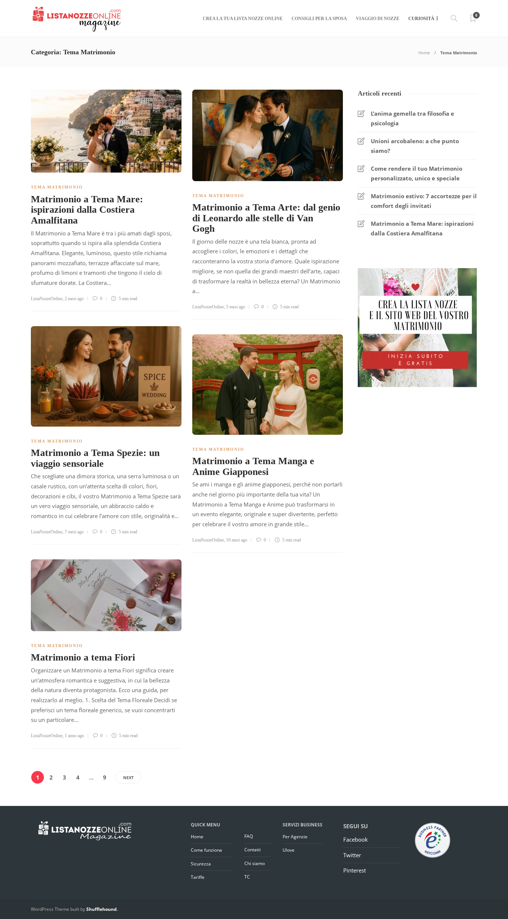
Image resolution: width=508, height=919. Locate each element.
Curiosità (421, 18)
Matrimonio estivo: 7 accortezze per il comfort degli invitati (424, 200)
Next (128, 777)
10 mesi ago (236, 540)
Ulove (289, 850)
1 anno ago (74, 735)
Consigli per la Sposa (319, 18)
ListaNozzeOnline (46, 298)
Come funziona (206, 850)
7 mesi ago (74, 531)
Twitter (352, 855)
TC (247, 877)
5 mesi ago (235, 306)
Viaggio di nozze (377, 18)
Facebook (355, 839)
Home (424, 52)
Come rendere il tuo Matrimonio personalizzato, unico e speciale (416, 173)
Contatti (252, 849)
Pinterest (354, 870)
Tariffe (198, 877)
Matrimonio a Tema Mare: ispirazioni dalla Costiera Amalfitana (422, 228)
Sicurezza (201, 864)
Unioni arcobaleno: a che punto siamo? (415, 145)
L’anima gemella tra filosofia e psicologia (412, 118)
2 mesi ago (74, 298)
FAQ (248, 836)
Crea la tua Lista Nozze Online (243, 18)
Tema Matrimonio (57, 187)
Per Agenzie (295, 836)
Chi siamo (254, 863)
